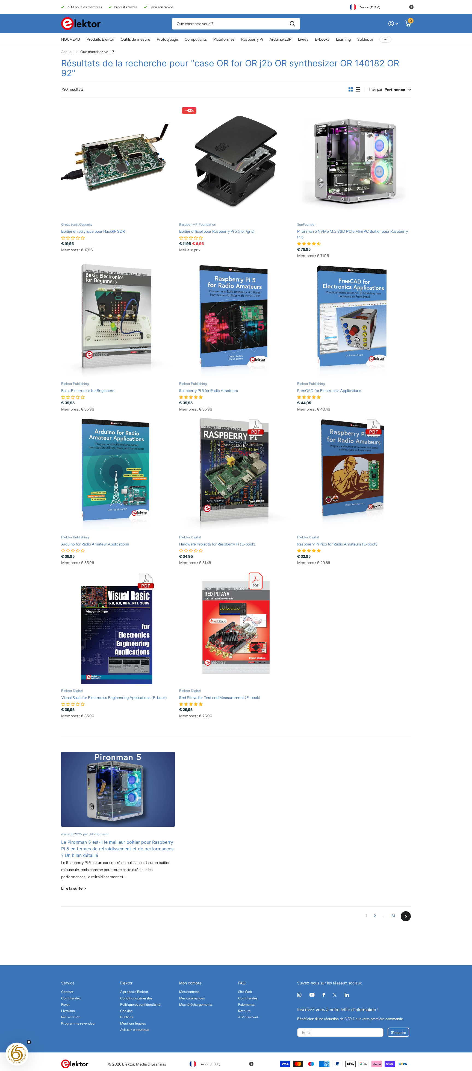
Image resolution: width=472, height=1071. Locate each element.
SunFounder (306, 224)
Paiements (246, 1004)
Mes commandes (192, 998)
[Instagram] (299, 995)
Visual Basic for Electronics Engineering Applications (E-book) (114, 697)
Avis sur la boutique (134, 1030)
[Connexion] (393, 23)
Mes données (189, 992)
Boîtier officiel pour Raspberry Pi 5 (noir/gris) (217, 231)
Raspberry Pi (252, 39)
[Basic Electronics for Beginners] (118, 320)
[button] (16, 1054)
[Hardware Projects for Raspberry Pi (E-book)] (236, 474)
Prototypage (167, 39)
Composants (196, 39)
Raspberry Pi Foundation (197, 224)
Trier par (375, 89)
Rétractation (70, 1017)
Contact (67, 992)
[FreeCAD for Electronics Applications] (354, 320)
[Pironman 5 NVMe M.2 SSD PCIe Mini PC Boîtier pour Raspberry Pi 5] (354, 161)
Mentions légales (133, 1023)
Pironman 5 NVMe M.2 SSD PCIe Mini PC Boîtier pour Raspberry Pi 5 (352, 234)
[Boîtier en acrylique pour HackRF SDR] (118, 161)
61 (393, 915)
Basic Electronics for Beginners (87, 390)
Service (68, 983)
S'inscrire (398, 1032)
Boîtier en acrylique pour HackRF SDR (93, 231)
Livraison (68, 1011)
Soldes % (365, 39)
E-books (322, 39)
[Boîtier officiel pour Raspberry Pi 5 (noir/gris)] (236, 161)
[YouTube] (311, 995)
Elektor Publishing (75, 384)
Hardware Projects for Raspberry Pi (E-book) (217, 544)
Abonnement (248, 1017)
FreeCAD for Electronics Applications (329, 390)
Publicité (127, 1017)
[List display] (358, 89)
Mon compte (190, 983)
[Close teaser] (29, 1042)
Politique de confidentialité (140, 1004)
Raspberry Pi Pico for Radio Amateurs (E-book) (337, 544)
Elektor (126, 983)
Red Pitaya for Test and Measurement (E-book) (219, 697)
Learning (343, 39)
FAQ (242, 983)
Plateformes (224, 39)
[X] (335, 995)
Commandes (248, 998)
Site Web (245, 992)
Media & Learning (151, 1064)
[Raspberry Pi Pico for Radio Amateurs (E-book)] (354, 474)
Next (406, 916)
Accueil (67, 51)
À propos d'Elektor (134, 992)
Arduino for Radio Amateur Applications (95, 544)
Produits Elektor (100, 39)
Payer (65, 1004)
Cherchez (292, 23)
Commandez (71, 998)
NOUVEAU (70, 39)
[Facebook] (324, 995)
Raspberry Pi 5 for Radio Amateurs (208, 390)
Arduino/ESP (280, 39)
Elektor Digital (190, 537)
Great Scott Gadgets (76, 224)
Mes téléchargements (196, 1004)
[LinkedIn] (347, 995)
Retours (244, 1011)
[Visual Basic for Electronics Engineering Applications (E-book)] (118, 627)
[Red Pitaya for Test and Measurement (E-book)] (236, 627)
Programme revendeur (78, 1023)
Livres (303, 39)
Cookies (126, 1011)
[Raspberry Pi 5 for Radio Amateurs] (236, 320)
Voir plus (385, 39)
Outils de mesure (135, 39)
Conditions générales (136, 998)
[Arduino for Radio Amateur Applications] (118, 474)
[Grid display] (351, 89)
